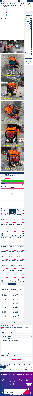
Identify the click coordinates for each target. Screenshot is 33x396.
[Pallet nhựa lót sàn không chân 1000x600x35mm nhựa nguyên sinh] (4, 239)
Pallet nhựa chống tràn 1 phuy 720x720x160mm (4, 270)
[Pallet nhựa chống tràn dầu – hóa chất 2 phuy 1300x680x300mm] (12, 257)
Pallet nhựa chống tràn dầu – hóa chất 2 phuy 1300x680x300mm (12, 261)
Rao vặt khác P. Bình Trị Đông (5, 301)
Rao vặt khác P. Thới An (4, 315)
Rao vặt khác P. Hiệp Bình (4, 306)
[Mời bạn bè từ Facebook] (28, 63)
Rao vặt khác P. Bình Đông (15, 298)
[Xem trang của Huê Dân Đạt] (17, 217)
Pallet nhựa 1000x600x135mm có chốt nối (12, 242)
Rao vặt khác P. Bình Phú (4, 299)
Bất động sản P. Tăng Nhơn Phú (12, 378)
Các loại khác (13, 3)
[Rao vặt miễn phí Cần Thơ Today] (28, 13)
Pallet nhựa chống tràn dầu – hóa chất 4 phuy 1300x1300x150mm (20, 251)
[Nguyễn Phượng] (2, 176)
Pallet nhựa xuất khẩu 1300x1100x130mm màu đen (20, 279)
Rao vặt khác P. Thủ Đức (4, 316)
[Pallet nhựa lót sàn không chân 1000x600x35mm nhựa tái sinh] (20, 230)
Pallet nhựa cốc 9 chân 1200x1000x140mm (19, 242)
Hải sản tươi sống (20, 380)
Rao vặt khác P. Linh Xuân (15, 307)
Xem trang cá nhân (7, 178)
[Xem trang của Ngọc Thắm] (1, 217)
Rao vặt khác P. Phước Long (16, 310)
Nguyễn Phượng (7, 174)
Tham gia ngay (29, 58)
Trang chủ (3, 3)
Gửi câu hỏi (16, 359)
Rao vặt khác (10, 3)
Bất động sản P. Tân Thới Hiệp (12, 382)
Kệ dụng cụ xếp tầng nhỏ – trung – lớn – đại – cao (4, 233)
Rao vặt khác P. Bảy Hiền (15, 297)
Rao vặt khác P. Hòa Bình (15, 306)
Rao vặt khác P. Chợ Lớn (4, 303)
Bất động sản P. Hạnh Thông (12, 383)
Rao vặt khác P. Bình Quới (15, 299)
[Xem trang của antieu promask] (9, 217)
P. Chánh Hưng (2, 381)
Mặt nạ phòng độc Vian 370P (12, 214)
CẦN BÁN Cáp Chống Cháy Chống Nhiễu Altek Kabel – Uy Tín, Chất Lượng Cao (15, 184)
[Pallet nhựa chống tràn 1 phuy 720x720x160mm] (4, 267)
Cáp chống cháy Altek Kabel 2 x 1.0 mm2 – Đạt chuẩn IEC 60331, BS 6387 (4, 224)
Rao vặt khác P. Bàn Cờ (4, 297)
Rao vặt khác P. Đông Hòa (15, 304)
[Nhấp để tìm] (19, 1)
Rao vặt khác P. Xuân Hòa (15, 317)
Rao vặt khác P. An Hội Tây (15, 295)
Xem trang (11, 369)
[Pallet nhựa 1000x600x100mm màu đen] (12, 276)
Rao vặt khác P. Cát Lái (4, 302)
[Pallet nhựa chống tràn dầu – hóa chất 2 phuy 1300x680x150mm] (20, 257)
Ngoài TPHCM (6, 3)
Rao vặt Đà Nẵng (16, 394)
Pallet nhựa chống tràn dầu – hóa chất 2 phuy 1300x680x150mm (20, 261)
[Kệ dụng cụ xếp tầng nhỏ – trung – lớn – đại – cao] (4, 230)
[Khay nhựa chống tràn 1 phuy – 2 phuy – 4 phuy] (12, 248)
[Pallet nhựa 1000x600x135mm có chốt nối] (12, 239)
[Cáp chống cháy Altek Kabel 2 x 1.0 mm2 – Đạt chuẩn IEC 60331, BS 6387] (4, 221)
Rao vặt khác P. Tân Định (4, 312)
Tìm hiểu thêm (29, 62)
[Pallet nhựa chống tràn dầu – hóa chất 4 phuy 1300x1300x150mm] (20, 248)
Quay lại (22, 3)
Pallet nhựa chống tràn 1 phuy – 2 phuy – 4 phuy (4, 279)
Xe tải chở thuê (19, 378)
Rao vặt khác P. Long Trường (16, 308)
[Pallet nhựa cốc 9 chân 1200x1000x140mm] (20, 239)
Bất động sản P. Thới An (12, 386)
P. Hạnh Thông (2, 379)
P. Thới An (2, 380)
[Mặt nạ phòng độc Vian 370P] (12, 211)
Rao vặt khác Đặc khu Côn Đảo (5, 294)
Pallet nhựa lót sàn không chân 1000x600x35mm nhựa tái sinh (20, 233)
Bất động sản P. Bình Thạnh (12, 385)
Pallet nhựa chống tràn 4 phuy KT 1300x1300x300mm (20, 270)
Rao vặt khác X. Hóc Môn (4, 319)
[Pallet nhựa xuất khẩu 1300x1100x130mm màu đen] (20, 276)
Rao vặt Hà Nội (11, 394)
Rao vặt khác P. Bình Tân (4, 300)
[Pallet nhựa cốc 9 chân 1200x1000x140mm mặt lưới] (4, 248)
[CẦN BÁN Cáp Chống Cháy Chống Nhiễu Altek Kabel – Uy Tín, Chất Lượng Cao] (4, 186)
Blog (26, 379)
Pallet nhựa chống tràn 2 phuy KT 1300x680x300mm (12, 270)
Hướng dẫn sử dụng (28, 380)
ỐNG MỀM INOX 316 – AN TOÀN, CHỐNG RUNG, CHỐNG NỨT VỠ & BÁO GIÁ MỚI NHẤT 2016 (20, 215)
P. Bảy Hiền (2, 382)
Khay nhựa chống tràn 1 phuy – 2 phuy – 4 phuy (12, 251)
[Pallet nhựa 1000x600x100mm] (12, 230)
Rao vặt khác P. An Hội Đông (5, 295)
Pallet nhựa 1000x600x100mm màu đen (12, 279)
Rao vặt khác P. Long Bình (4, 308)
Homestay (19, 379)
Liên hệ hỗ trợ (27, 381)
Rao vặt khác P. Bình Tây (15, 300)
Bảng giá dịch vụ (28, 378)
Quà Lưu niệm (19, 382)
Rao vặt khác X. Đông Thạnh (16, 318)
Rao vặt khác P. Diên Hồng (4, 304)
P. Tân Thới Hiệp (3, 378)
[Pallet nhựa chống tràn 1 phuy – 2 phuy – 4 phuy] (4, 276)
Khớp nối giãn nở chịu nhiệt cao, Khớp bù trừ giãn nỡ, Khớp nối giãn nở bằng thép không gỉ (20, 224)
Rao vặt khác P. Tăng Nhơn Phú (16, 314)
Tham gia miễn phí (10, 392)
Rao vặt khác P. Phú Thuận (4, 310)
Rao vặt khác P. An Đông (15, 294)
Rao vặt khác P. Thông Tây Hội (16, 315)
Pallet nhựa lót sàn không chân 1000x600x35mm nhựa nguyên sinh (4, 242)
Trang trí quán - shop (20, 381)
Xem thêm (12, 283)
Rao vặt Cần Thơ (21, 394)
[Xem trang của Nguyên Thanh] (1, 226)
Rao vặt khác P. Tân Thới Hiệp (5, 314)
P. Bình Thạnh (2, 386)
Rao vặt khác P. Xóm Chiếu (4, 317)
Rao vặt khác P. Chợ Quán (15, 303)
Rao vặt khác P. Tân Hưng (15, 312)
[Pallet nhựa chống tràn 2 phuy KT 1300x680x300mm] (12, 267)
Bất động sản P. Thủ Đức (12, 376)
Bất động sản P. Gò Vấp (11, 384)
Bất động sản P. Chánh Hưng (11, 380)
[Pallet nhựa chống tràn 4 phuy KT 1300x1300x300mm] (20, 267)
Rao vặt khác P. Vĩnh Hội (15, 316)
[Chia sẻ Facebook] (6, 15)
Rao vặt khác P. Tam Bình (15, 311)
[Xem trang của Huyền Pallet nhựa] (1, 235)
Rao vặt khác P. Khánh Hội (4, 307)
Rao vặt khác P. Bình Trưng (15, 301)
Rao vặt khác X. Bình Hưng (4, 318)
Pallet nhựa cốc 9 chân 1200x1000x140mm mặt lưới (4, 251)
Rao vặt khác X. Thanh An (15, 319)
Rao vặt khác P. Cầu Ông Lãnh (16, 302)
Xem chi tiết (9, 187)
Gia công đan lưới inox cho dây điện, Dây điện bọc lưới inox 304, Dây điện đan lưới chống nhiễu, (12, 224)
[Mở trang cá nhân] (26, 17)
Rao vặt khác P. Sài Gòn (4, 311)
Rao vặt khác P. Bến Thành (5, 298)
